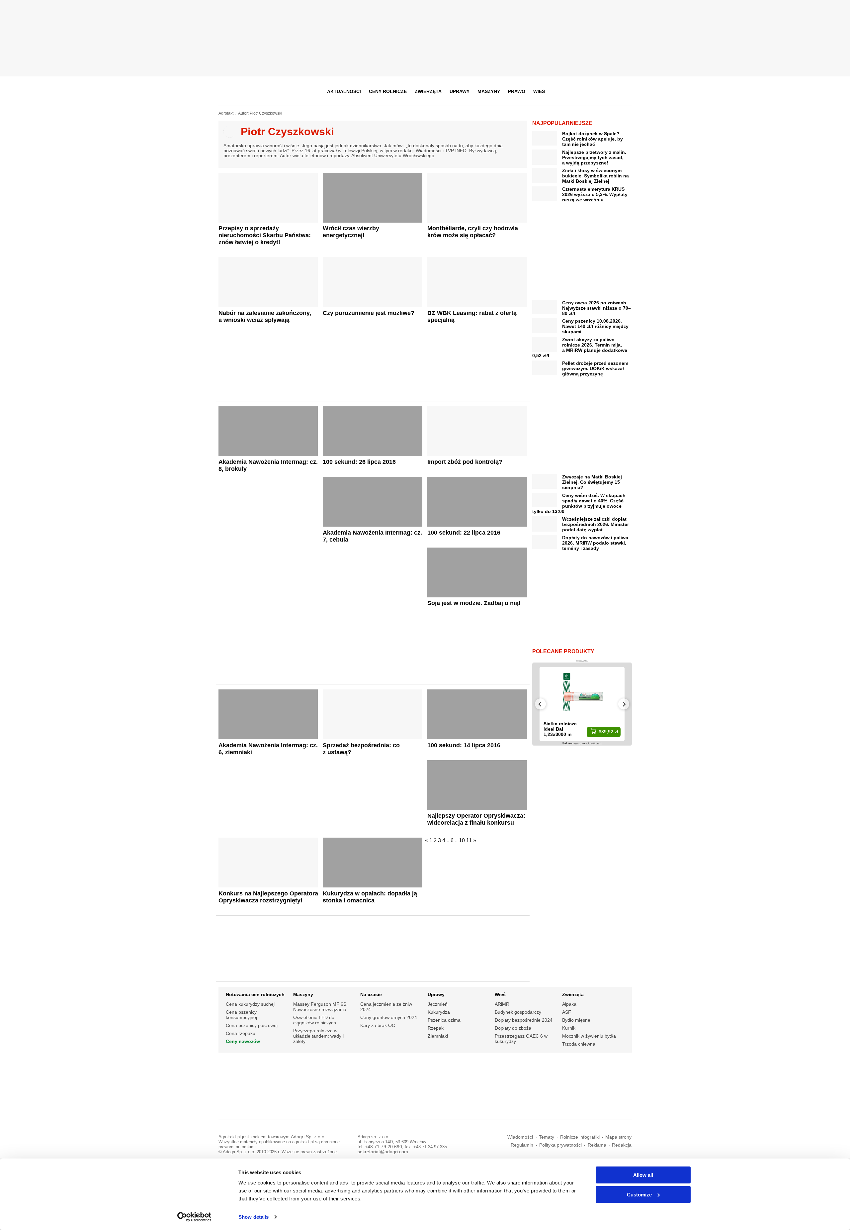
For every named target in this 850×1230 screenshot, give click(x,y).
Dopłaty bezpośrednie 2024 (523, 1020)
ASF (566, 1012)
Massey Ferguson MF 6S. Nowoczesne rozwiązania (320, 1006)
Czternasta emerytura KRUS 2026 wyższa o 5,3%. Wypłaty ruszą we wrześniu (595, 194)
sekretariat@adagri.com (383, 1151)
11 (469, 840)
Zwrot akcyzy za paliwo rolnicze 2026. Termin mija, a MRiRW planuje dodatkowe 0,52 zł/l (579, 347)
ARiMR (502, 1004)
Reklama (597, 1145)
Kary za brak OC (377, 1025)
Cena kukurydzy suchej (250, 1004)
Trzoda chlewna (578, 1044)
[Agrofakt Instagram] (593, 91)
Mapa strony (618, 1137)
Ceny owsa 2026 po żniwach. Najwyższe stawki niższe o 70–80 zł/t (596, 308)
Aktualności (344, 91)
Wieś (539, 91)
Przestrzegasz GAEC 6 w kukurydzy (521, 1038)
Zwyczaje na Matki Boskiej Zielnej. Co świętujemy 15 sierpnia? (592, 482)
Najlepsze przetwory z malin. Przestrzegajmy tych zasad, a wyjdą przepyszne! (594, 157)
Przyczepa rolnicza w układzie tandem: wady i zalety (318, 1036)
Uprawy (459, 91)
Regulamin (522, 1145)
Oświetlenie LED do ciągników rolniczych (314, 1020)
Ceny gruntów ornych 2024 (388, 1017)
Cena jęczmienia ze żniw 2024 (386, 1006)
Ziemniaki (438, 1036)
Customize (639, 1194)
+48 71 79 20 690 (383, 1146)
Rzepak (436, 1028)
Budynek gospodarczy (518, 1012)
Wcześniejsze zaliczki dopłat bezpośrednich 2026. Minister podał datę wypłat (595, 524)
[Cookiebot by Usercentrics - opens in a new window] (194, 1217)
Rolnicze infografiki (580, 1137)
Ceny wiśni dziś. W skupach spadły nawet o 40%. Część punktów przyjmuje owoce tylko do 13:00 (579, 503)
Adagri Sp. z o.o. (308, 1136)
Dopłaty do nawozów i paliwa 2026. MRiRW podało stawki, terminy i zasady (595, 543)
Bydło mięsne (576, 1020)
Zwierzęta (428, 91)
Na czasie (371, 994)
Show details (253, 1217)
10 (462, 840)
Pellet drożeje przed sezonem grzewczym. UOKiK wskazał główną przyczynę (595, 368)
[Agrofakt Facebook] (577, 91)
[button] (624, 91)
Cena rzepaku (240, 1033)
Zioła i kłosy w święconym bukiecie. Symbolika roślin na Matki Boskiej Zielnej (595, 176)
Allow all (643, 1175)
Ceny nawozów (243, 1041)
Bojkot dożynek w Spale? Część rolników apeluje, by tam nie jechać (592, 139)
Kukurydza (439, 1012)
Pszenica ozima (444, 1020)
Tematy (546, 1137)
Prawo (516, 91)
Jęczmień (438, 1004)
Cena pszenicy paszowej (252, 1025)
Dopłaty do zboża (513, 1028)
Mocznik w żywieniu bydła (589, 1036)
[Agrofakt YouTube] (609, 91)
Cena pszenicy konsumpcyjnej (241, 1014)
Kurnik (568, 1028)
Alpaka (569, 1004)
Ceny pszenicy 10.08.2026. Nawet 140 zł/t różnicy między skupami (595, 326)
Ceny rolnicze (388, 91)
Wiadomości (520, 1137)
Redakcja (622, 1145)
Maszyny (488, 91)
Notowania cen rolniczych (255, 994)
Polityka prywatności (560, 1145)
